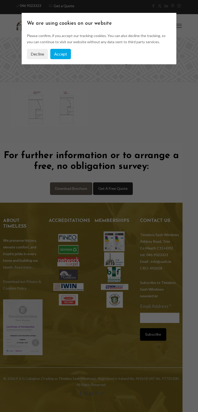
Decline (37, 53)
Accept (60, 53)
